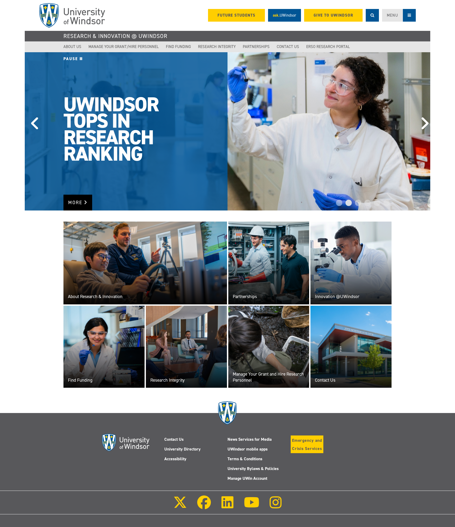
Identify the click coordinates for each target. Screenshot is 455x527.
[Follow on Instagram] (275, 506)
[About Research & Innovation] (145, 263)
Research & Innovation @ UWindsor (115, 36)
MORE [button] (76, 202)
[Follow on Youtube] (251, 506)
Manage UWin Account (247, 478)
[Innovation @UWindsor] (351, 263)
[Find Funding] (104, 346)
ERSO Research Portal (328, 46)
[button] (33, 131)
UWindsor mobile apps (248, 449)
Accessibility (175, 459)
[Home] (72, 15)
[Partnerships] (268, 263)
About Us (72, 46)
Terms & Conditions (245, 459)
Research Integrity (217, 46)
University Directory (182, 449)
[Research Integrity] (186, 346)
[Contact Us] (351, 346)
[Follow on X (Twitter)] (180, 506)
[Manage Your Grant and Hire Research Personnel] (268, 346)
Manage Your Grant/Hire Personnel (123, 46)
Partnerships (256, 46)
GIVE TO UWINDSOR (333, 15)
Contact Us (288, 46)
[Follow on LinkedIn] (227, 506)
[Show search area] (372, 15)
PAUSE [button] (71, 58)
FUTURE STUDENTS (236, 15)
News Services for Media (250, 439)
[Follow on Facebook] (204, 506)
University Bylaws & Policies (253, 468)
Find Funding (178, 46)
